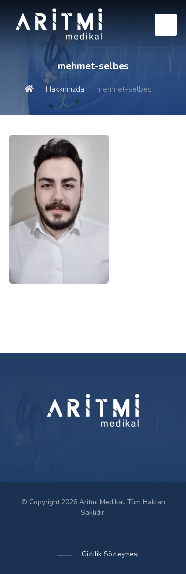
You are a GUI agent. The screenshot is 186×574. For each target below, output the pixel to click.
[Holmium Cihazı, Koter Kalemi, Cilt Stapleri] (59, 26)
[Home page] (29, 89)
